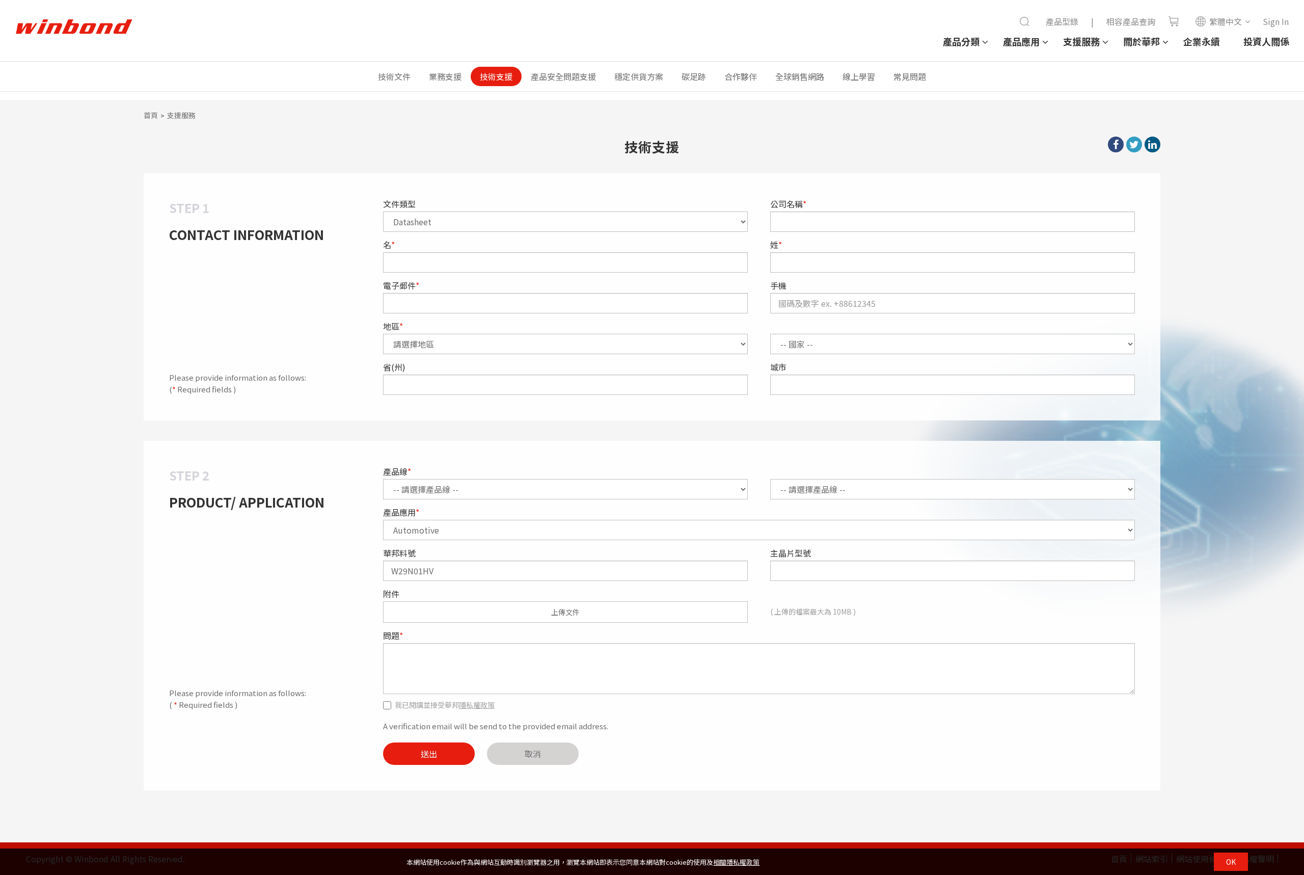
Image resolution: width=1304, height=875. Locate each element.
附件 (391, 594)
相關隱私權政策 (736, 862)
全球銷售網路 (799, 76)
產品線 (397, 471)
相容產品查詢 (1130, 21)
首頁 (151, 115)
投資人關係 (1266, 41)
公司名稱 (788, 204)
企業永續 (1201, 41)
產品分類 (961, 41)
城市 (778, 367)
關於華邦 (1141, 41)
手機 (778, 285)
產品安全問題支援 (563, 76)
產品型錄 (1062, 21)
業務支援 (445, 76)
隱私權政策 (477, 705)
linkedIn (1152, 144)
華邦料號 (399, 553)
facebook (1116, 144)
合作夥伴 (740, 76)
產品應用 (1021, 41)
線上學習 (859, 76)
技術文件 (394, 76)
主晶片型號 (790, 553)
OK (1231, 862)
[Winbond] (73, 27)
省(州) (394, 367)
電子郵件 (401, 285)
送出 (429, 754)
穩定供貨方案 (638, 76)
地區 (393, 326)
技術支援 (496, 76)
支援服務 (1081, 41)
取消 (533, 754)
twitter (1134, 144)
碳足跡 (694, 76)
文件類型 (399, 204)
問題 (393, 635)
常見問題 (909, 76)
